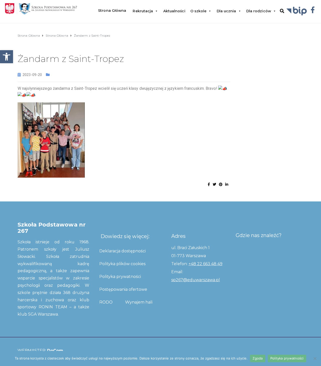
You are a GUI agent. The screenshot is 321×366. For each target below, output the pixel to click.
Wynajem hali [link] (138, 302)
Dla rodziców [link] (258, 11)
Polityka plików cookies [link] (122, 263)
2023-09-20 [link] (32, 74)
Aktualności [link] (174, 11)
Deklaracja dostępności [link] (122, 251)
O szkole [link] (198, 11)
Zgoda (258, 358)
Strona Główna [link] (112, 10)
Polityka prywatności (287, 358)
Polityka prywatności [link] (120, 276)
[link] (6, 56)
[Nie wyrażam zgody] (314, 358)
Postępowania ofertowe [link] (123, 289)
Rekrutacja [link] (143, 11)
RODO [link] (106, 302)
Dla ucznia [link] (226, 11)
